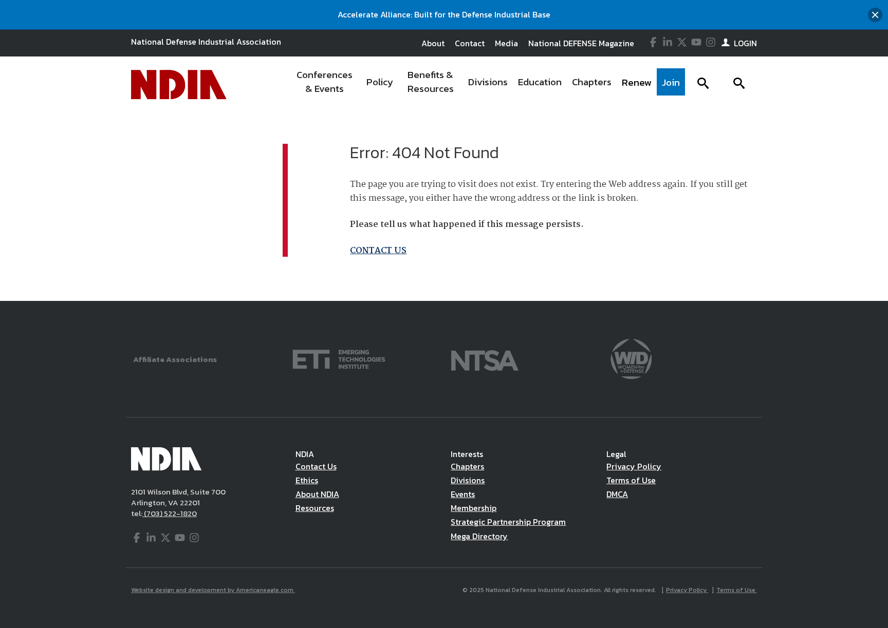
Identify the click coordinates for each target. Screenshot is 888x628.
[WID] (631, 358)
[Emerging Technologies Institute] (338, 358)
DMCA (617, 494)
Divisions (468, 480)
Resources (314, 508)
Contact (470, 43)
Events (463, 494)
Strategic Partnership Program (508, 522)
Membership (473, 508)
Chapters (467, 466)
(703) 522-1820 (169, 513)
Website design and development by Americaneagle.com (213, 590)
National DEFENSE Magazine (581, 43)
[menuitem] (324, 84)
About (433, 43)
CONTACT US (378, 251)
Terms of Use (631, 480)
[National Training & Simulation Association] (485, 358)
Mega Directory (479, 536)
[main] (444, 207)
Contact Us (316, 466)
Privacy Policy (633, 466)
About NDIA (317, 494)
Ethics (306, 480)
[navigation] (487, 84)
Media (506, 43)
